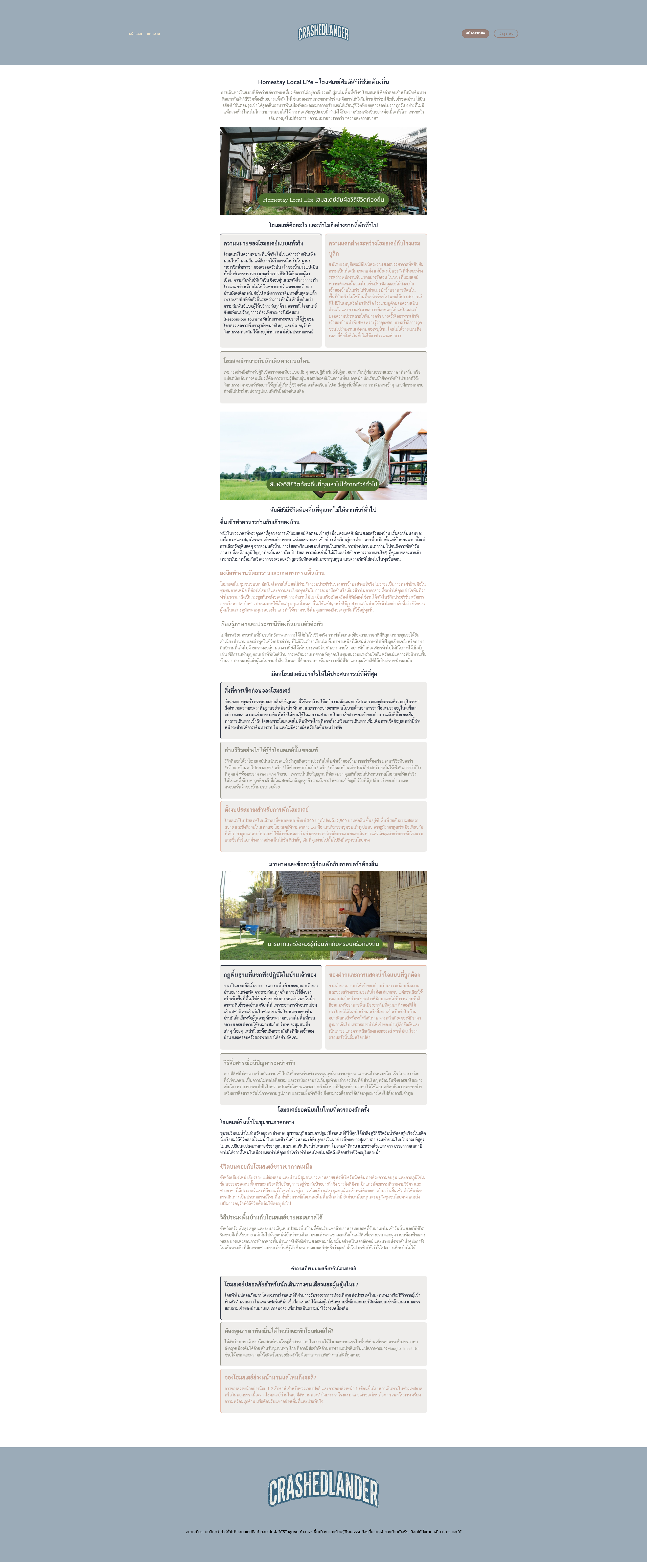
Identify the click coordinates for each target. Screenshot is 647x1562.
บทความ (153, 33)
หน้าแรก (135, 33)
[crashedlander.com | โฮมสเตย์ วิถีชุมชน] (323, 32)
